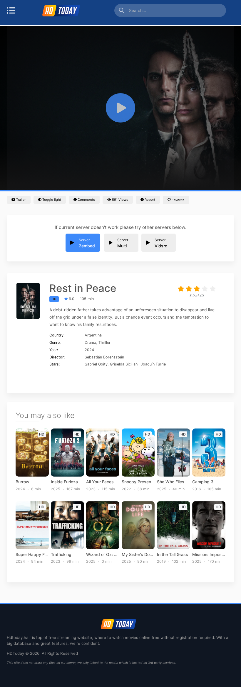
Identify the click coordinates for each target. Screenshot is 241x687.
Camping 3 (202, 481)
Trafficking (61, 554)
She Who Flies (170, 481)
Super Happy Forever (32, 554)
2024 (89, 350)
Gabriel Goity (96, 364)
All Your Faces (100, 481)
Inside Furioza (64, 481)
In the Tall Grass (172, 554)
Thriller (104, 342)
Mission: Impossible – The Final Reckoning (208, 554)
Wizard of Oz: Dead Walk (102, 554)
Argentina (93, 335)
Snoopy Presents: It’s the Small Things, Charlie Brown (138, 481)
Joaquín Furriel (154, 364)
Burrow (22, 481)
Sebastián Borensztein (104, 357)
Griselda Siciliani (124, 364)
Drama (90, 342)
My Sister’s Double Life (138, 554)
